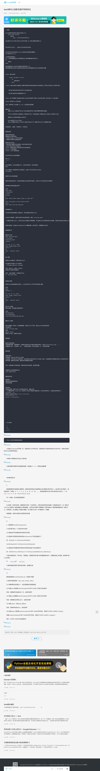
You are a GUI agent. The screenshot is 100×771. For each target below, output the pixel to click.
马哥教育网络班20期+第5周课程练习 (17, 743)
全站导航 (62, 764)
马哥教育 (85, 764)
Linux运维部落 (36, 764)
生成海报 (60, 768)
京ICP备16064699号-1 (70, 764)
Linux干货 (23, 13)
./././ (5, 693)
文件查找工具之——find (12, 716)
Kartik (5, 13)
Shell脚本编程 (9, 704)
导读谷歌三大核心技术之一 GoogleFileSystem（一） (22, 729)
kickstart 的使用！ (10, 680)
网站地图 (57, 764)
